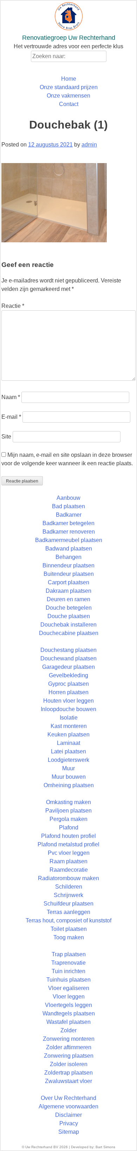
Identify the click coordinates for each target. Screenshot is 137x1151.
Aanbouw (68, 498)
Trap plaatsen (69, 954)
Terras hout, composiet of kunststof (68, 920)
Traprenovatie (68, 963)
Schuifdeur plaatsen (68, 904)
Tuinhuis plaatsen (68, 980)
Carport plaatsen (68, 582)
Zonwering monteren (68, 1039)
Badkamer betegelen (68, 523)
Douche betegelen (69, 608)
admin (89, 145)
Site (6, 437)
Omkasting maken (68, 802)
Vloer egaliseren (68, 988)
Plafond (68, 827)
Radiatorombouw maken (68, 878)
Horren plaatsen (68, 692)
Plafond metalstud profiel (68, 844)
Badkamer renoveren (69, 532)
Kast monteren (69, 726)
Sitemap (68, 1132)
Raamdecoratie (69, 870)
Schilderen (68, 887)
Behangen (68, 557)
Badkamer (68, 515)
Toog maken (68, 937)
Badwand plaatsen (68, 549)
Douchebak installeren (68, 625)
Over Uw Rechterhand (68, 1098)
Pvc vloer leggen (69, 853)
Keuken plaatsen (68, 735)
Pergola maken (68, 819)
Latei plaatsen (68, 751)
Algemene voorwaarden (68, 1106)
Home (68, 79)
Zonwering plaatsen (68, 1056)
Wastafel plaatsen (68, 1022)
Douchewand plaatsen (68, 658)
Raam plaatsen (68, 861)
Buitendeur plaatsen (69, 574)
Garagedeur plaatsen (68, 667)
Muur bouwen (69, 777)
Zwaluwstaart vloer (68, 1081)
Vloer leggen (69, 997)
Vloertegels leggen (68, 1005)
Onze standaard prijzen (69, 87)
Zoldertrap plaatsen (68, 1073)
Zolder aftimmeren (68, 1047)
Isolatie (69, 718)
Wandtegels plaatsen (69, 1013)
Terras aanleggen (68, 912)
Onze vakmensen (68, 96)
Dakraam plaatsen (68, 591)
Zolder (68, 1030)
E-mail (11, 417)
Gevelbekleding (68, 675)
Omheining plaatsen (69, 785)
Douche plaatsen (68, 616)
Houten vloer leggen (68, 701)
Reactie (12, 306)
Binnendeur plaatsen (68, 565)
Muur (68, 768)
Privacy (68, 1123)
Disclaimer (68, 1115)
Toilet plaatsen (69, 929)
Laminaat (68, 743)
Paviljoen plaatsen (68, 811)
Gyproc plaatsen (68, 684)
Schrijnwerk (68, 895)
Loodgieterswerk (68, 760)
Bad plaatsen (68, 506)
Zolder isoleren (68, 1064)
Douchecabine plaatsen (68, 633)
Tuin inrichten (68, 971)
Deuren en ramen (68, 599)
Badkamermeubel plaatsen (68, 540)
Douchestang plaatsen (68, 650)
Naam (10, 397)
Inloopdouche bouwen (68, 709)
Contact (68, 104)
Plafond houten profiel (68, 836)
